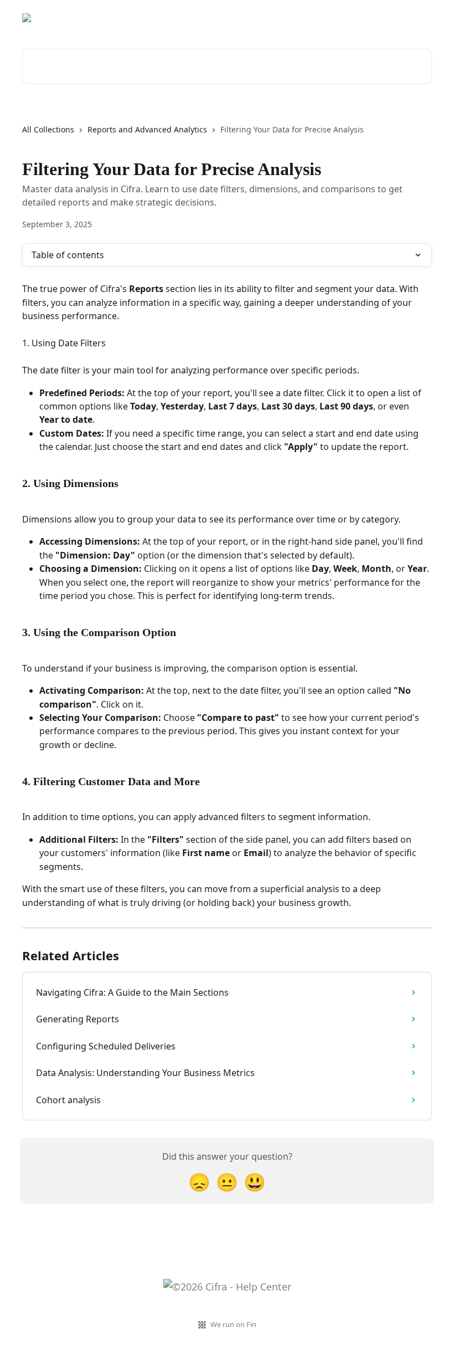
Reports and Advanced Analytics (147, 129)
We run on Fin (233, 1324)
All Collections (48, 129)
